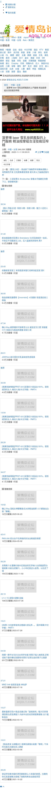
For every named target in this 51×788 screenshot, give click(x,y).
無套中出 (45, 63)
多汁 (21, 57)
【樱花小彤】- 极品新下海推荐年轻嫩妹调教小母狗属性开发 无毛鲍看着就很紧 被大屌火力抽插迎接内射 (25, 172)
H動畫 (8, 49)
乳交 (30, 66)
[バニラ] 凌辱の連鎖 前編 (12, 597)
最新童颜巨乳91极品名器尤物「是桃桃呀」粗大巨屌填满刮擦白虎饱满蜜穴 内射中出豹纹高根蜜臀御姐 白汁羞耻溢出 (25, 714)
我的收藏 (11, 12)
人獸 (23, 68)
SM (43, 57)
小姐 (2, 55)
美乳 (46, 55)
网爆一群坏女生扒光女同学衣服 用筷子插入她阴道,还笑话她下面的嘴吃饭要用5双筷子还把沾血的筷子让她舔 (25, 656)
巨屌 (38, 57)
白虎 (11, 68)
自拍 (15, 49)
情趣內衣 (30, 63)
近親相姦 (32, 60)
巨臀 (2, 57)
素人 (47, 66)
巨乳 (41, 55)
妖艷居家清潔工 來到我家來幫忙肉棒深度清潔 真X (23, 270)
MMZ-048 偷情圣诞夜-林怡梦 (14, 684)
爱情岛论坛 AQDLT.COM (17, 79)
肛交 (41, 66)
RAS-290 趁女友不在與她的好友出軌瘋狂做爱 (21, 538)
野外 (9, 52)
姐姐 (35, 55)
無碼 (2, 49)
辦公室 (3, 52)
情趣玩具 (42, 68)
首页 (6, 84)
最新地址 (11, 7)
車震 (23, 52)
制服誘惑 (42, 60)
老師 (46, 52)
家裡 (28, 52)
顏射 (35, 66)
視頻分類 (11, 4)
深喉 (13, 66)
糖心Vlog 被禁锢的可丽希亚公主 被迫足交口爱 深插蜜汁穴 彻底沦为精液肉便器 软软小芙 (24, 328)
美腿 (32, 57)
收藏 (46, 152)
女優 (17, 68)
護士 (8, 63)
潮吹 (19, 66)
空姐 (22, 63)
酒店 (36, 49)
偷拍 (20, 49)
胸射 (25, 71)
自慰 (2, 66)
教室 (47, 49)
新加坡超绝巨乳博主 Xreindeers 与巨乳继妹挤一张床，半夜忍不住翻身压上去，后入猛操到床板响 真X (25, 239)
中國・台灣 (16, 40)
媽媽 (29, 55)
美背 (8, 57)
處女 (27, 57)
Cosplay (14, 63)
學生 (40, 52)
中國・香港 (5, 40)
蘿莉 (28, 68)
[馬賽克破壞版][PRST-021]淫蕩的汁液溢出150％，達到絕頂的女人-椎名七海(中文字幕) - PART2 (25, 447)
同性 (19, 60)
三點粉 (14, 57)
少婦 (34, 52)
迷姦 (25, 60)
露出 (19, 71)
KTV (41, 49)
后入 (37, 63)
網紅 (18, 55)
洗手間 (16, 52)
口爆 (8, 66)
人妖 (2, 71)
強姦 (13, 60)
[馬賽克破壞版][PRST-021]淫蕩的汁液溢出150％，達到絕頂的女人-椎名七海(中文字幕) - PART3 (25, 418)
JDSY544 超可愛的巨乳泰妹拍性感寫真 (18, 357)
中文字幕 (28, 49)
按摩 (13, 71)
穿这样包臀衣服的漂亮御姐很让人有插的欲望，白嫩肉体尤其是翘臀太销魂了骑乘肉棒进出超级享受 (25, 775)
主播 (23, 55)
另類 (8, 71)
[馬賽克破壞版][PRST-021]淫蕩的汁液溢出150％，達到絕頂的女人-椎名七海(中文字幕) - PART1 (25, 477)
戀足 (8, 60)
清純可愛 (4, 68)
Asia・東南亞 (28, 40)
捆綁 (2, 60)
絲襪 (2, 63)
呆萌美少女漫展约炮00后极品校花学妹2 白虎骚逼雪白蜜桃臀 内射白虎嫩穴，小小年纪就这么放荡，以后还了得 (25, 568)
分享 (39, 152)
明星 (34, 68)
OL (7, 55)
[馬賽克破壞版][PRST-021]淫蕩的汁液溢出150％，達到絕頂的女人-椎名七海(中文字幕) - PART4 (25, 388)
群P (24, 66)
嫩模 (12, 55)
